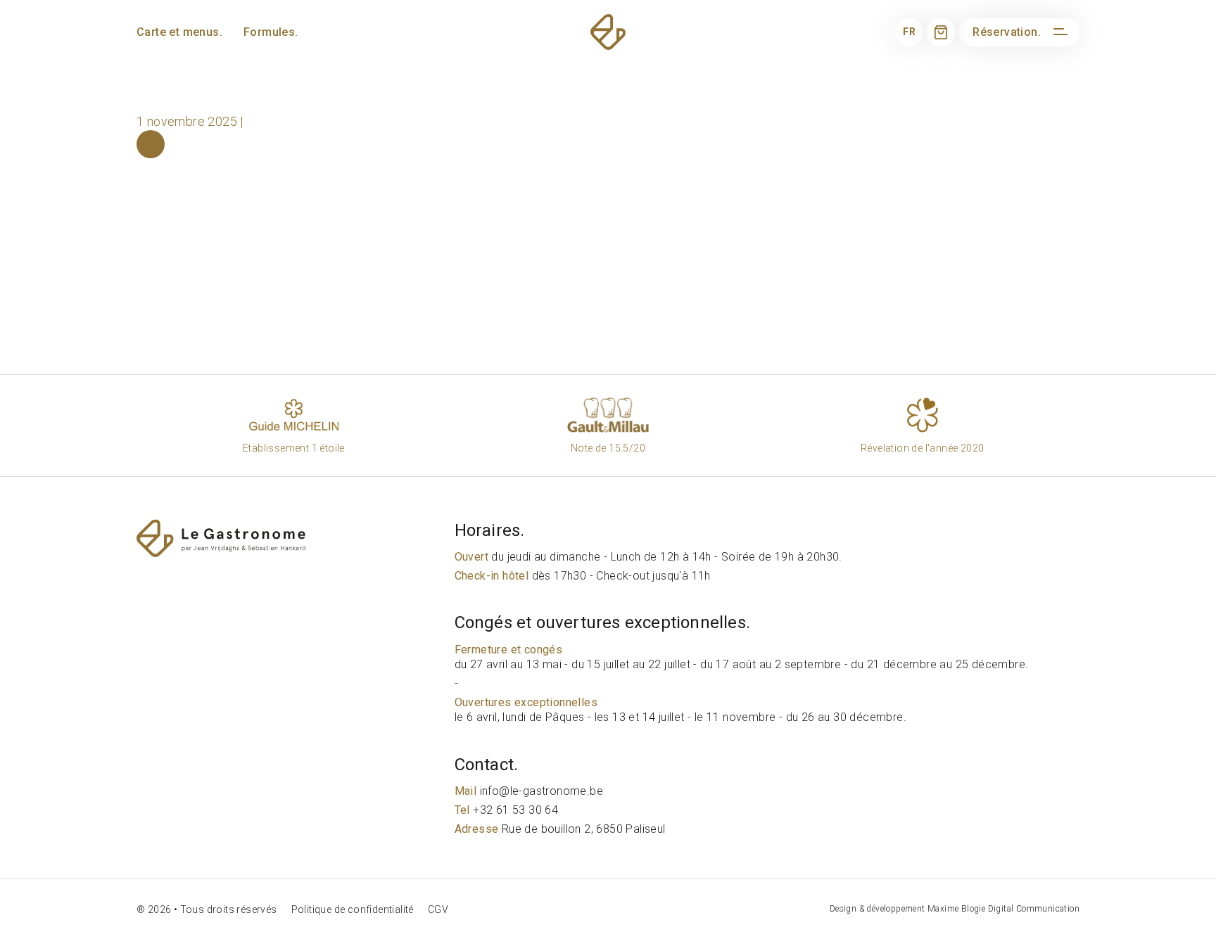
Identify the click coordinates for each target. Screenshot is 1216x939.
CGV (438, 909)
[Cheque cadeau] (941, 32)
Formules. (270, 32)
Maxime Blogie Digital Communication (1003, 909)
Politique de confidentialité (352, 909)
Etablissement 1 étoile (294, 448)
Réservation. (1007, 32)
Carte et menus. (179, 32)
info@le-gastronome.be (529, 791)
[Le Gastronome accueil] (292, 538)
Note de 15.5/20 (608, 448)
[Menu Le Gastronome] (1058, 32)
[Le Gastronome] (608, 32)
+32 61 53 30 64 (507, 810)
